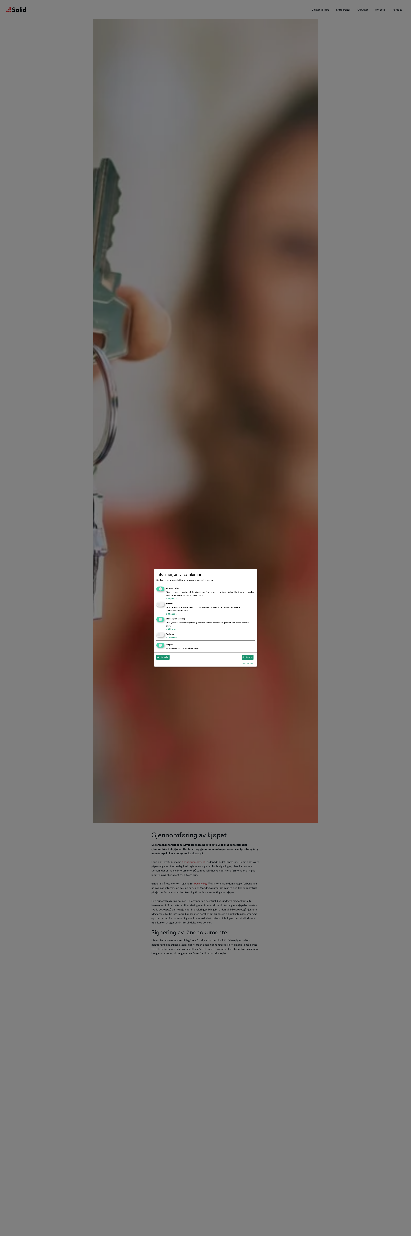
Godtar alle (247, 657)
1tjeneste (171, 637)
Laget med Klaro (247, 663)
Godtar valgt (163, 657)
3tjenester (171, 613)
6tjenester (171, 598)
